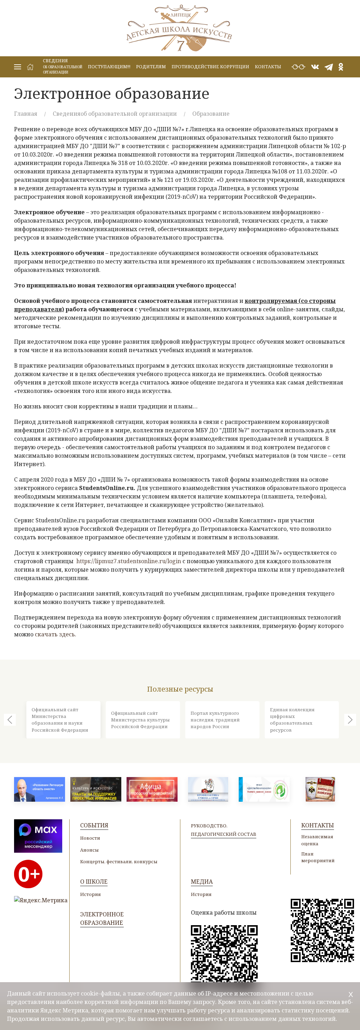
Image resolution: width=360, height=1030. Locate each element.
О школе (94, 881)
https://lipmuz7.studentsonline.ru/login (128, 561)
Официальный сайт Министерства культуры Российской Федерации (140, 719)
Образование (211, 113)
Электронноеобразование (102, 918)
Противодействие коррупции (210, 67)
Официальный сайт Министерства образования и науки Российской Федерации (60, 719)
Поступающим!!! (109, 67)
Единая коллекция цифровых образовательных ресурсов (292, 719)
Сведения (62, 66)
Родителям (151, 67)
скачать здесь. (55, 634)
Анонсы (89, 850)
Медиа (202, 881)
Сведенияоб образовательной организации (115, 113)
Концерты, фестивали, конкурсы (119, 861)
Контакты (268, 67)
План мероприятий (318, 857)
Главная (25, 113)
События (94, 825)
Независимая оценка (317, 839)
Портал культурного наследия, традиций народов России (215, 719)
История (90, 894)
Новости (90, 838)
